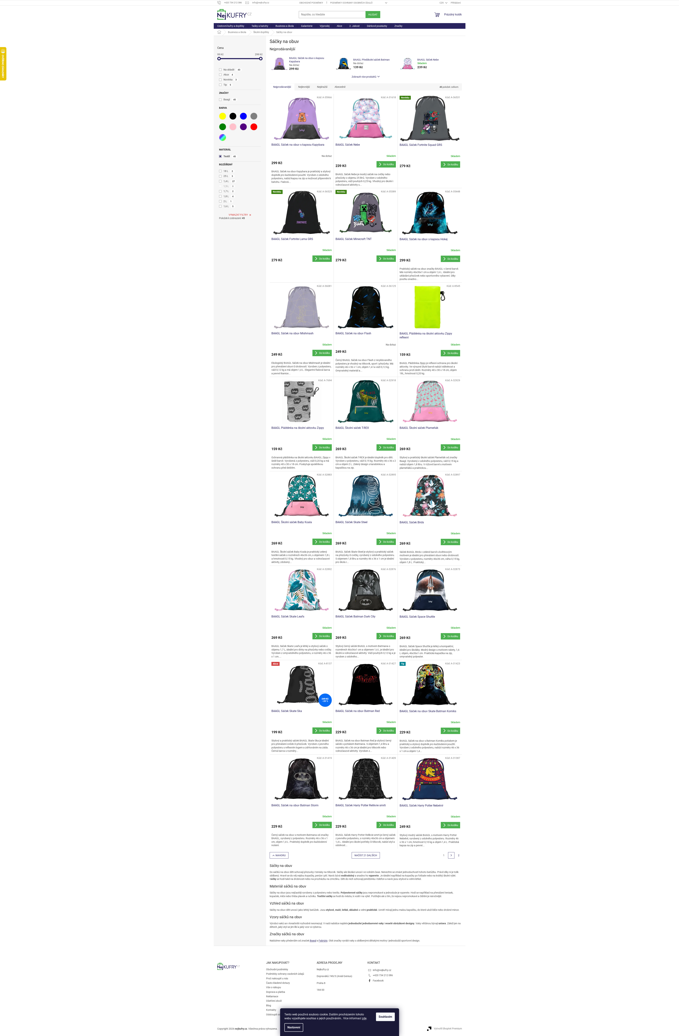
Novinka (230, 79)
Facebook (378, 980)
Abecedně (340, 86)
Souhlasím (385, 1016)
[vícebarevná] (222, 137)
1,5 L (228, 186)
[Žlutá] (222, 116)
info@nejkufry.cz (382, 970)
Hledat (372, 14)
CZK (442, 2)
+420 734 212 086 (383, 975)
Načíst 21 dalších (366, 855)
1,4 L (229, 181)
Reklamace (272, 996)
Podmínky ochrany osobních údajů (351, 2)
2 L (227, 201)
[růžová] (232, 126)
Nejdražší (322, 86)
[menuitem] (231, 26)
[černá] (232, 116)
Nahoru (281, 855)
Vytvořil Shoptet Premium (448, 1028)
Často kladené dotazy (278, 982)
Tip (227, 84)
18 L (228, 171)
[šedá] (253, 116)
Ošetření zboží (274, 1000)
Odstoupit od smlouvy (278, 1014)
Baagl (229, 99)
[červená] (253, 126)
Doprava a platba (275, 992)
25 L (228, 176)
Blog (268, 1005)
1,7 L (228, 191)
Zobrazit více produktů (364, 76)
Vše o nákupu (273, 987)
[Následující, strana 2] (451, 855)
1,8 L (228, 196)
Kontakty (271, 1009)
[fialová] (243, 126)
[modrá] (243, 116)
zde (364, 1018)
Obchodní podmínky (311, 2)
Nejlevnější (304, 86)
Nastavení (293, 1027)
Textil (229, 156)
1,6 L (228, 206)
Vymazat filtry (238, 214)
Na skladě (231, 69)
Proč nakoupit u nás (277, 978)
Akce (228, 74)
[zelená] (222, 126)
